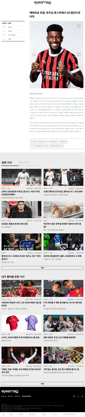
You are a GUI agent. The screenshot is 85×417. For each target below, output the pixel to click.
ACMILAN (63, 142)
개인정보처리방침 (26, 396)
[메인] (42, 3)
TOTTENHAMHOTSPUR (39, 146)
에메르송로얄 (53, 142)
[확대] (79, 26)
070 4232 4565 (46, 405)
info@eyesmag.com (59, 405)
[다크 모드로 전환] (82, 414)
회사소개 (3, 396)
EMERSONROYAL (57, 146)
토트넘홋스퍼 (42, 142)
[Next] (79, 55)
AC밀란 (33, 142)
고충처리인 (17, 396)
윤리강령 (10, 396)
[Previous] (34, 55)
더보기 (42, 268)
